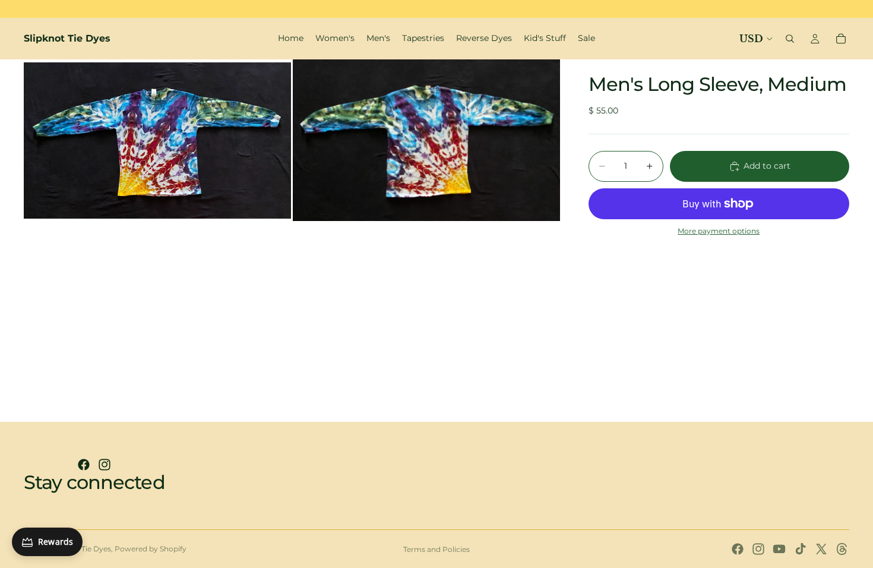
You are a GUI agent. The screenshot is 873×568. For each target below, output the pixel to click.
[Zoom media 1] (157, 140)
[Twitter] (821, 549)
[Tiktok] (800, 549)
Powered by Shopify (150, 548)
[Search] (790, 39)
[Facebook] (84, 464)
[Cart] (841, 39)
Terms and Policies (436, 549)
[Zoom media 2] (426, 140)
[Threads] (842, 549)
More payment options (719, 231)
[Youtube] (779, 549)
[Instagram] (104, 464)
